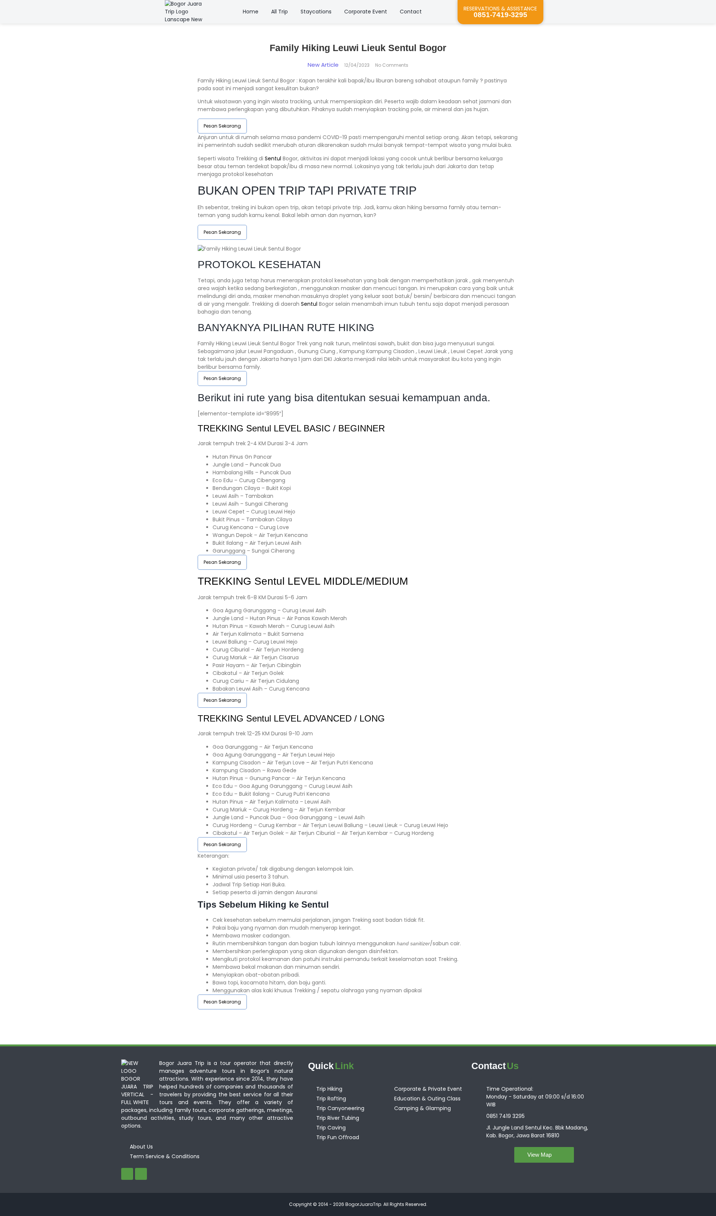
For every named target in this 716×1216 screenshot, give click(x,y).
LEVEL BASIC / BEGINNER (328, 428)
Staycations (316, 11)
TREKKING (222, 428)
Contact (411, 11)
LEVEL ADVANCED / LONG (328, 718)
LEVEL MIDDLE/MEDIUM (346, 581)
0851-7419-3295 (500, 15)
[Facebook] (127, 1174)
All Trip (279, 11)
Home (250, 11)
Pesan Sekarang (222, 126)
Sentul (273, 158)
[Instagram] (141, 1174)
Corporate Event (365, 11)
